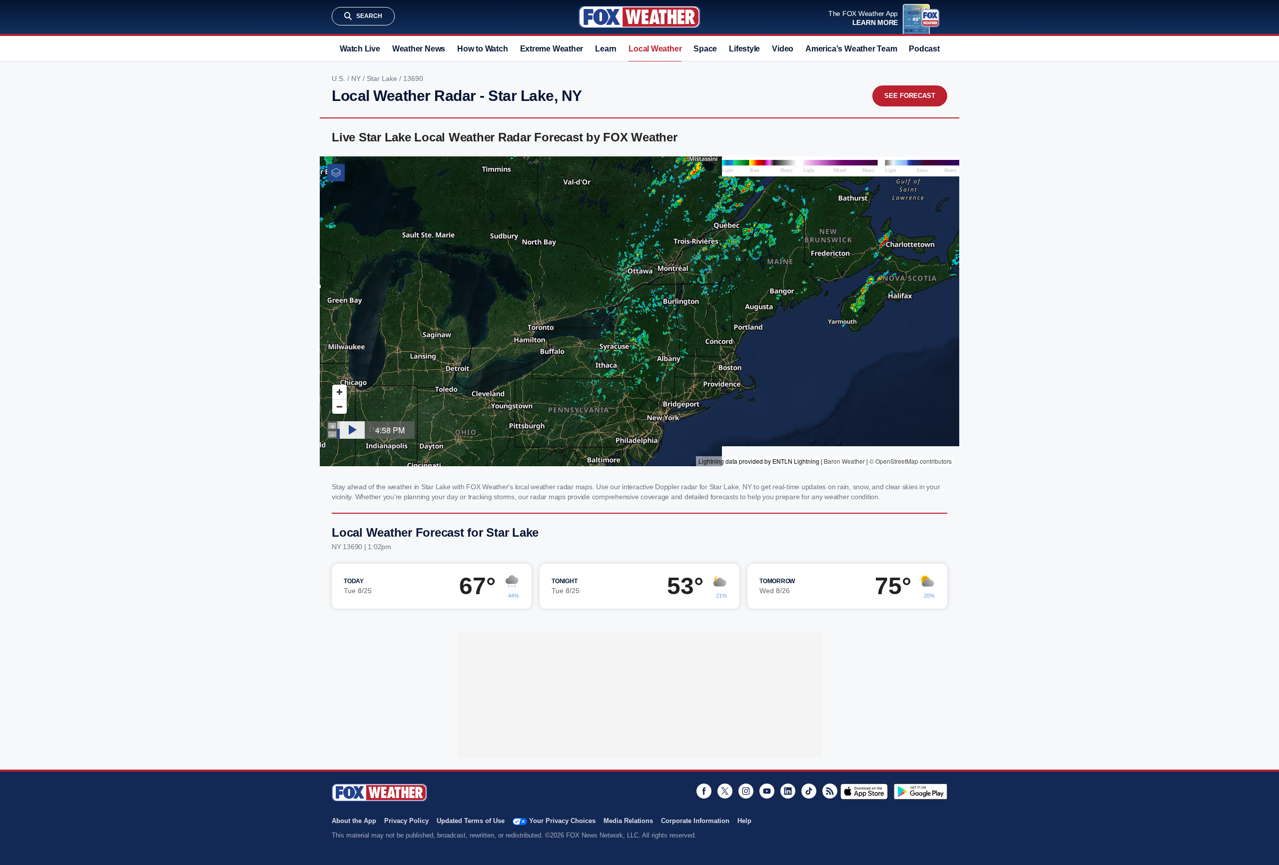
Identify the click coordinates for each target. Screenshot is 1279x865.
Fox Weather (639, 17)
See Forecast (909, 95)
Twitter (724, 791)
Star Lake (383, 78)
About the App (354, 821)
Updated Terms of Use (471, 821)
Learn (606, 48)
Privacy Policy (406, 821)
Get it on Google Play (920, 792)
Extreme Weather (552, 48)
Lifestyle (744, 48)
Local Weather (655, 48)
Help (744, 821)
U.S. (339, 78)
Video (782, 48)
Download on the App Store (864, 792)
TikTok (808, 791)
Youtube (766, 791)
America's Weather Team (851, 48)
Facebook (703, 791)
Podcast (924, 48)
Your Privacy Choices (562, 821)
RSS (829, 791)
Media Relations (628, 821)
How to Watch (482, 48)
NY (357, 78)
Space (705, 48)
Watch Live (360, 48)
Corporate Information (695, 821)
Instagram (745, 791)
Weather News (418, 48)
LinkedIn (787, 791)
